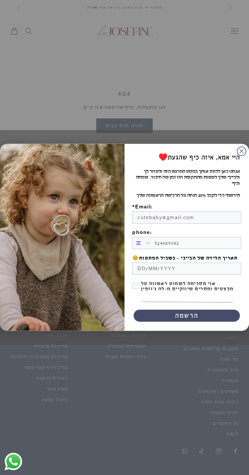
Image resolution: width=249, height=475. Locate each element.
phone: (142, 232)
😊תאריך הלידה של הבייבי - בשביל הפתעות (185, 258)
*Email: (142, 207)
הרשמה (186, 316)
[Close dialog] (241, 151)
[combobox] (142, 243)
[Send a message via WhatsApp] (13, 461)
